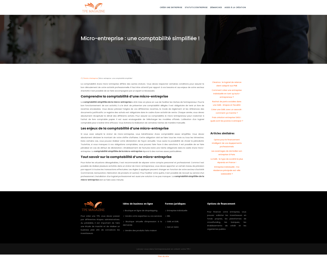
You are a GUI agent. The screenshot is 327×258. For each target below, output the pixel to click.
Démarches (216, 7)
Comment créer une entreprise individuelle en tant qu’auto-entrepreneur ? (227, 93)
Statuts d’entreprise (196, 7)
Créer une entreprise (171, 7)
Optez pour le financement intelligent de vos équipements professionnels (227, 143)
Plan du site (163, 256)
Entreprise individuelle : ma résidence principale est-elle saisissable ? (226, 170)
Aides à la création (235, 7)
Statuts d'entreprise (91, 78)
